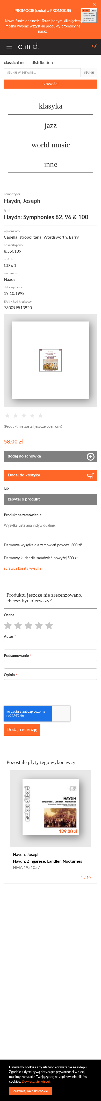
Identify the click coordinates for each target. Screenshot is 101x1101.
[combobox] (42, 72)
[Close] (94, 5)
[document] (51, 1080)
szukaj (89, 72)
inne (50, 164)
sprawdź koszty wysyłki (22, 568)
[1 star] (6, 626)
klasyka (50, 106)
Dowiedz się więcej (36, 1081)
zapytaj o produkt (24, 499)
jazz (51, 125)
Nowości (50, 84)
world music (50, 144)
